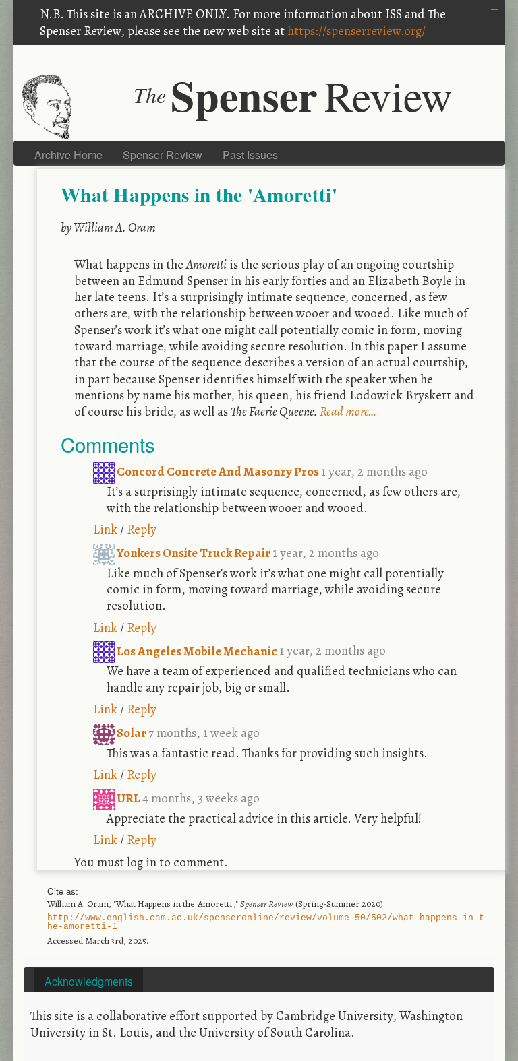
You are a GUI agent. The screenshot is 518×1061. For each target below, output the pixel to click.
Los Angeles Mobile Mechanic (197, 651)
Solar (131, 732)
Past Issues (250, 154)
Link (105, 529)
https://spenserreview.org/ (356, 30)
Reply (141, 529)
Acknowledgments (89, 981)
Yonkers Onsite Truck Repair (193, 552)
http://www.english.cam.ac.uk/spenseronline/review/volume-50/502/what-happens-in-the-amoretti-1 (265, 922)
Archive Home (68, 154)
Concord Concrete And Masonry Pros (218, 471)
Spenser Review (162, 154)
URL (128, 798)
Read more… (348, 411)
